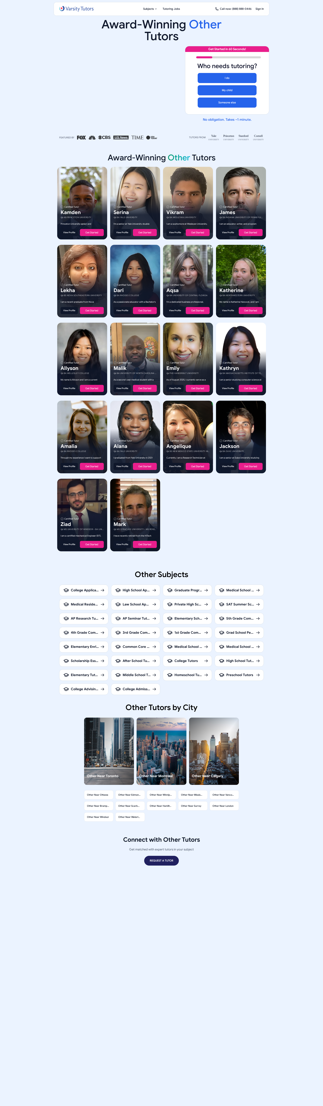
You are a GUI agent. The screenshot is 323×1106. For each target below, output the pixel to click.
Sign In (260, 9)
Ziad (66, 524)
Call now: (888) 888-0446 (236, 9)
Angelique (178, 446)
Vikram (175, 212)
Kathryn (229, 368)
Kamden (71, 212)
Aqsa (172, 290)
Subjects (148, 9)
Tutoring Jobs (171, 9)
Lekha (68, 290)
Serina (121, 212)
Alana (120, 446)
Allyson (69, 368)
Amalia (69, 446)
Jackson (229, 446)
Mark (120, 524)
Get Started (91, 232)
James (227, 212)
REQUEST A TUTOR (161, 860)
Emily (173, 368)
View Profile (69, 232)
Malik (120, 368)
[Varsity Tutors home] (76, 9)
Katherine (231, 290)
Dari (119, 290)
